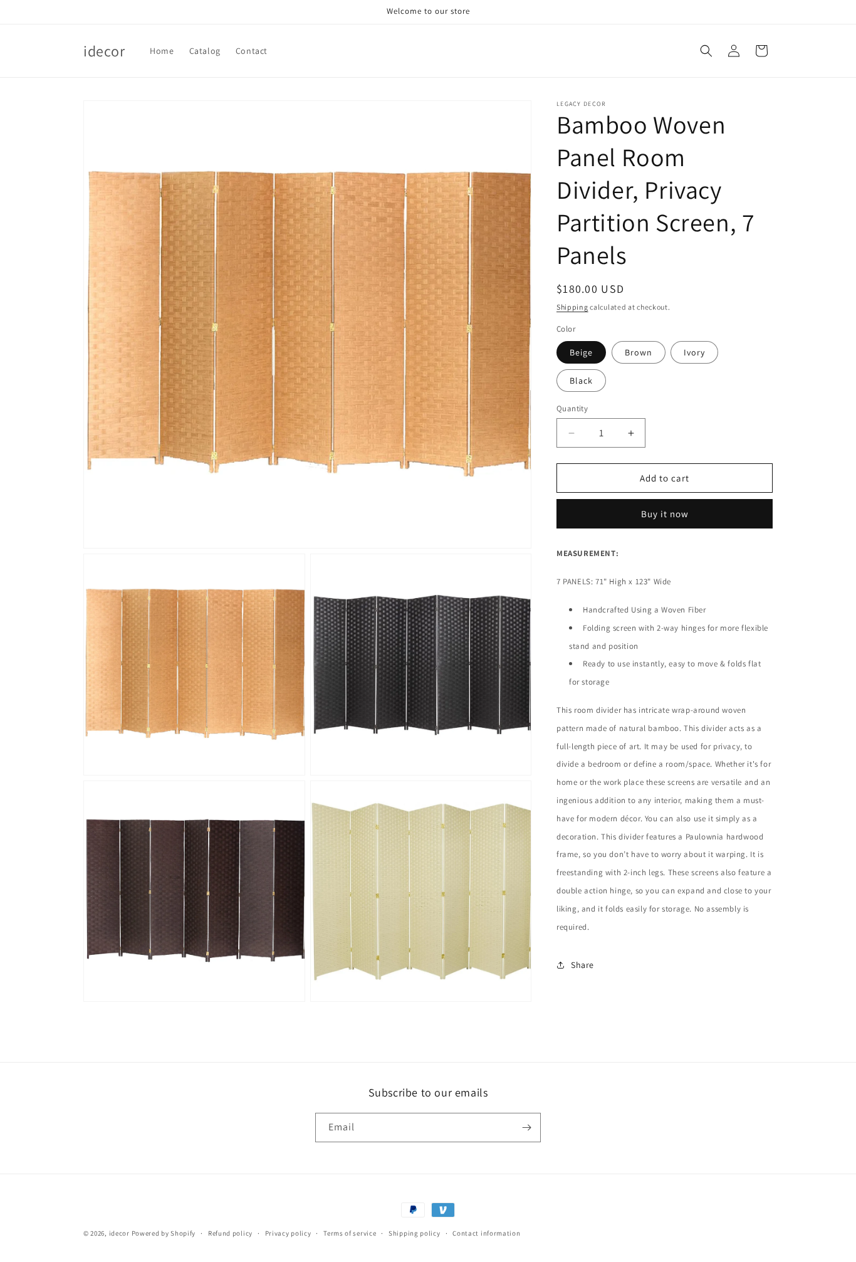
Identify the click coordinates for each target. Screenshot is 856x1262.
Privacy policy (288, 1232)
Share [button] (582, 964)
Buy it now (665, 514)
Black (581, 380)
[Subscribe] (526, 1127)
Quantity (572, 408)
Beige (581, 352)
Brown (638, 352)
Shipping (572, 307)
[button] (706, 51)
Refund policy (230, 1232)
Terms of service (349, 1232)
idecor (119, 1233)
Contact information (486, 1232)
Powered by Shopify (164, 1233)
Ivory (694, 352)
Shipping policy (415, 1232)
